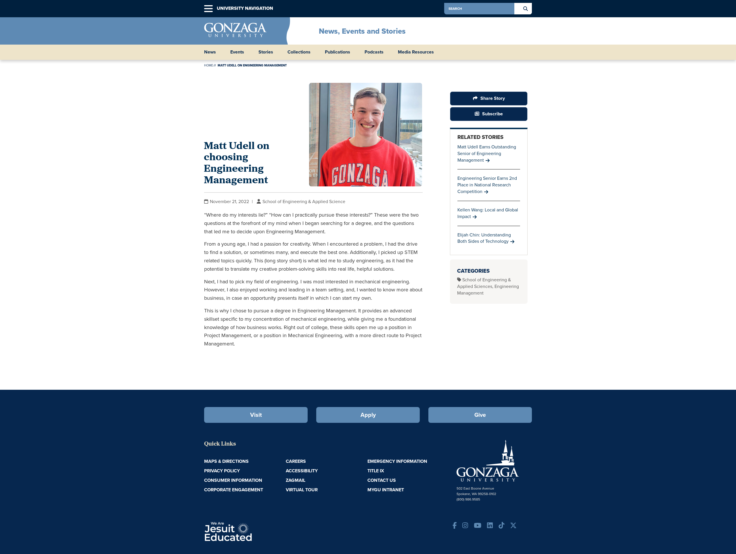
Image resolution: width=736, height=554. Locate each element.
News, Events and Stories (362, 31)
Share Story (492, 98)
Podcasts (374, 52)
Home (208, 65)
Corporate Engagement (233, 489)
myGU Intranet (385, 489)
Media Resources (416, 52)
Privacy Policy (222, 470)
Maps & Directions (226, 461)
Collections (299, 52)
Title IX (375, 470)
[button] (208, 8)
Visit (256, 414)
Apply (368, 414)
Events (237, 52)
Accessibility (302, 470)
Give (480, 414)
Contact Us (381, 480)
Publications (337, 52)
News (210, 52)
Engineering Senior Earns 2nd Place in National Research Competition (487, 185)
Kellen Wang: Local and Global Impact (487, 213)
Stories (265, 52)
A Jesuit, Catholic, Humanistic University (253, 530)
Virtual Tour (302, 489)
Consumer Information (233, 480)
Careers (296, 461)
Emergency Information (397, 461)
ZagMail (295, 480)
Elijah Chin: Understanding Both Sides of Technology (484, 238)
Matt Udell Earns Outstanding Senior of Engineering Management (486, 153)
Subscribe (492, 113)
